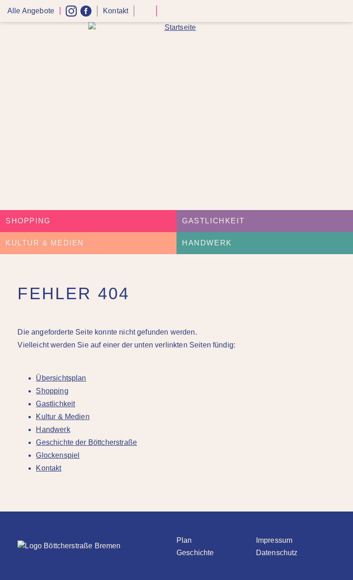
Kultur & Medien (45, 243)
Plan (184, 540)
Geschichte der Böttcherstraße (86, 442)
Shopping (28, 221)
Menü (343, 11)
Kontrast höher (145, 14)
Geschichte (195, 553)
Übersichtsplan (61, 378)
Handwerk (207, 243)
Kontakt (115, 11)
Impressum (274, 540)
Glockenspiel (58, 455)
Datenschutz (277, 553)
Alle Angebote (30, 11)
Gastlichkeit (213, 221)
